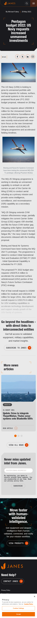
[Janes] (9, 3)
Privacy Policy (5, 590)
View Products (16, 543)
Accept (18, 614)
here (21, 481)
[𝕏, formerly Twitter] (22, 56)
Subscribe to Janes (16, 348)
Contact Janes (10, 581)
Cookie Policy (28, 604)
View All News (16, 445)
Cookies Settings (18, 608)
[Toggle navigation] (33, 3)
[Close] (34, 596)
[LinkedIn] (27, 56)
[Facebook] (17, 56)
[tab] (15, 436)
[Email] (33, 56)
